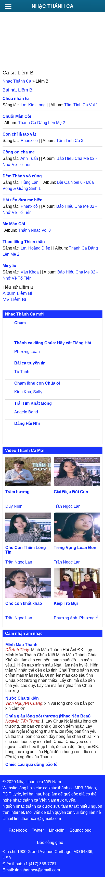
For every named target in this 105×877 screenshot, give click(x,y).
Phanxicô (29, 140)
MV (14, 299)
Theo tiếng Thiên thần (24, 242)
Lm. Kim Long (33, 105)
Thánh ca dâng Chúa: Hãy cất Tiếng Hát (52, 343)
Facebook (18, 830)
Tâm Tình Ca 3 (69, 140)
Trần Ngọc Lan (67, 506)
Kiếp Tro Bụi (66, 603)
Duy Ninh (13, 506)
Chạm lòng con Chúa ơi (37, 383)
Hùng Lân (29, 182)
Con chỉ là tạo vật (19, 134)
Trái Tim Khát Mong (33, 403)
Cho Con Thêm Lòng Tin (25, 549)
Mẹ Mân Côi (14, 224)
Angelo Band (26, 412)
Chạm (20, 323)
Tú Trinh (21, 372)
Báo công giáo (50, 842)
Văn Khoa (30, 272)
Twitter (38, 830)
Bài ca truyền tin (30, 363)
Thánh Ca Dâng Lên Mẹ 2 (41, 123)
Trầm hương (17, 492)
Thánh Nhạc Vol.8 (34, 230)
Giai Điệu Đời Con (71, 492)
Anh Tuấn (29, 158)
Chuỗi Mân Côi (17, 116)
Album (17, 293)
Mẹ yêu (9, 266)
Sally (37, 392)
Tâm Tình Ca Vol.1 (81, 105)
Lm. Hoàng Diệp (35, 248)
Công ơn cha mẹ (19, 152)
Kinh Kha (22, 392)
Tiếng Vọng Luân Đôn (75, 547)
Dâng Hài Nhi (27, 423)
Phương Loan (27, 351)
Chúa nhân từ (16, 98)
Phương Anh (65, 618)
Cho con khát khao (23, 603)
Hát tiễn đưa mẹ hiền (23, 200)
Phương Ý (88, 618)
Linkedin (56, 830)
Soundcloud (80, 830)
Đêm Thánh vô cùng (22, 176)
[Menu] (8, 6)
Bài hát (18, 90)
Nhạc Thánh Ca (52, 6)
